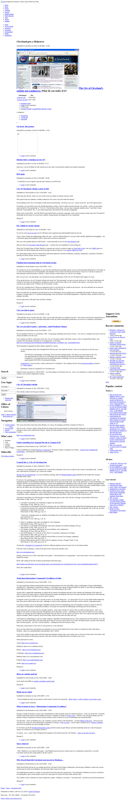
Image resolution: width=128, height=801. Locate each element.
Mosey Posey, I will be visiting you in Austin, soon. (85, 699)
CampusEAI (24, 363)
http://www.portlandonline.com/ (33, 660)
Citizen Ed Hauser (34, 791)
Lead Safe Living (79, 248)
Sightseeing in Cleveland (117, 489)
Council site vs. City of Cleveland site (32, 462)
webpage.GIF (21, 97)
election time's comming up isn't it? (31, 160)
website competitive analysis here (44, 681)
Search (7, 430)
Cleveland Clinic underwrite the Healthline (118, 368)
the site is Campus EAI (43, 450)
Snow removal (22, 744)
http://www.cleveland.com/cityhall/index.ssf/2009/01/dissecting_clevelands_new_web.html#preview (48, 342)
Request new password (9, 399)
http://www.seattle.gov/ (29, 663)
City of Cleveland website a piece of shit (33, 189)
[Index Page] (3, 2)
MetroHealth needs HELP (118, 353)
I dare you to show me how (86, 733)
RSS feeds (21, 174)
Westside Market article (68, 475)
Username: (5, 386)
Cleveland (24, 119)
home (6, 25)
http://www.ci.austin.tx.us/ (30, 643)
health (7, 34)
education (8, 30)
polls (6, 18)
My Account (65, 722)
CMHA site (95, 248)
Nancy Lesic (71, 715)
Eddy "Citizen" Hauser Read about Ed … (8, 415)
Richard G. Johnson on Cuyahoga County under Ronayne (117, 331)
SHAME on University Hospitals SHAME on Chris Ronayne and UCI (117, 362)
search (7, 19)
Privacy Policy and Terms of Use (11, 798)
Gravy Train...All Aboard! (118, 487)
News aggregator (10, 432)
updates (7, 21)
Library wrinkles (115, 373)
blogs (6, 7)
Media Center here (86, 721)
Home (3, 788)
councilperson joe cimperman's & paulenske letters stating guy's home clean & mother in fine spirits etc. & (118, 419)
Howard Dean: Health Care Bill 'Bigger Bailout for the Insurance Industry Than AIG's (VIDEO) (118, 502)
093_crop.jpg (114, 498)
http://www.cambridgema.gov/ (34, 653)
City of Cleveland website (27, 384)
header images (9, 14)
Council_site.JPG (22, 100)
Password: (5, 390)
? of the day (24, 117)
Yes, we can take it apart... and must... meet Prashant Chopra (42, 326)
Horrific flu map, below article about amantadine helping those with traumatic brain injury (117, 493)
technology (8, 35)
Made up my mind (24, 692)
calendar (7, 10)
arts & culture (9, 26)
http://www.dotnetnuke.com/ (26, 435)
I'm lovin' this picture (25, 126)
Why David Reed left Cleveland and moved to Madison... (40, 760)
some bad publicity (88, 363)
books (7, 9)
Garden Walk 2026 (116, 450)
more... (11, 426)
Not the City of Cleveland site (26, 475)
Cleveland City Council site (33, 545)
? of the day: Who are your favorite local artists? (118, 464)
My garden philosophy (117, 377)
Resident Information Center (41, 728)
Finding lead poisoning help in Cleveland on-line (36, 263)
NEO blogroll (9, 16)
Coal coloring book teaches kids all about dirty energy (118, 413)
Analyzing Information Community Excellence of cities (39, 578)
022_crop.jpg (114, 507)
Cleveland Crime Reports (37, 245)
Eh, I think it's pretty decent (28, 226)
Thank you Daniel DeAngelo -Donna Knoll (118, 343)
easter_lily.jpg (114, 452)
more (107, 382)
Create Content (10, 425)
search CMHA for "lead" (74, 250)
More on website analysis (27, 674)
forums (7, 12)
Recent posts (9, 428)
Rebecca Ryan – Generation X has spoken (118, 509)
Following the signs (116, 485)
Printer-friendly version (44, 109)
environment (9, 32)
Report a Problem (97, 722)
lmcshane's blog (26, 103)
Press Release (71, 241)
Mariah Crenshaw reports (118, 357)
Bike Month (113, 512)
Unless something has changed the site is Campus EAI (38, 442)
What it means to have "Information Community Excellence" (42, 706)
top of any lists (32, 233)
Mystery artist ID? (115, 483)
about (6, 5)
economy (8, 28)
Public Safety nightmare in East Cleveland (118, 349)
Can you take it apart (25, 310)
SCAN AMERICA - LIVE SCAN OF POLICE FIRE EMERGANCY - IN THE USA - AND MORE (118, 408)
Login (22, 105)
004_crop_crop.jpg (116, 445)
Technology (24, 116)
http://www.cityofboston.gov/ (31, 650)
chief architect (27, 365)
